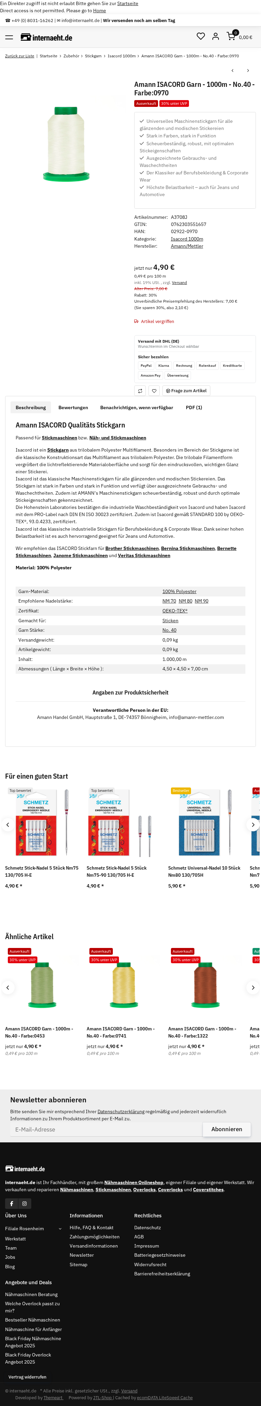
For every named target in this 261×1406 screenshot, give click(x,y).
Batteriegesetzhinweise (160, 1255)
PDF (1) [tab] (194, 407)
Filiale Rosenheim (24, 1229)
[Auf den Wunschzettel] (154, 390)
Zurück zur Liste (19, 55)
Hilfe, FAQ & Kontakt (92, 1227)
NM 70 (169, 601)
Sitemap (78, 1264)
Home (99, 10)
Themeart (54, 1398)
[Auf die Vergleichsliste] (140, 390)
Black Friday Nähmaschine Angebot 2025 (33, 1342)
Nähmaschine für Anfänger (33, 1329)
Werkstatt (15, 1239)
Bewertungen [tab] (73, 407)
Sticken (170, 621)
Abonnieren (226, 1129)
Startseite (127, 3)
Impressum (146, 1246)
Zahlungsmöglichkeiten (95, 1237)
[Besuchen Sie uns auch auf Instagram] (24, 1203)
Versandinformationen (94, 1246)
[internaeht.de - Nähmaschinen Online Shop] (46, 37)
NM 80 (185, 601)
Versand (179, 282)
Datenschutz (147, 1227)
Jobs (10, 1257)
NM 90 (201, 601)
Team (11, 1248)
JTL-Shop (103, 1398)
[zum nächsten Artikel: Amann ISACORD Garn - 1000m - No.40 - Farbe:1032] (248, 71)
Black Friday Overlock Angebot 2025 (28, 1358)
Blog (10, 1267)
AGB (139, 1237)
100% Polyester (179, 591)
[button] (200, 36)
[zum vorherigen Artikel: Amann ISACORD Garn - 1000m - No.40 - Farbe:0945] (232, 71)
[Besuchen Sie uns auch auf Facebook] (11, 1203)
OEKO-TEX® (175, 611)
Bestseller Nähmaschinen (32, 1320)
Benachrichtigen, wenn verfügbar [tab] (136, 407)
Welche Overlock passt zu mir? (32, 1307)
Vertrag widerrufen (27, 1377)
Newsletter (82, 1255)
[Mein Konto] (216, 36)
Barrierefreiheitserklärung (162, 1274)
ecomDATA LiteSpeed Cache (165, 1398)
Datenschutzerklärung (121, 1111)
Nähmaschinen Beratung (31, 1294)
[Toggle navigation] (9, 37)
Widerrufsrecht (150, 1264)
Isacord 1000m (187, 239)
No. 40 (169, 630)
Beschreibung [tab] (31, 407)
